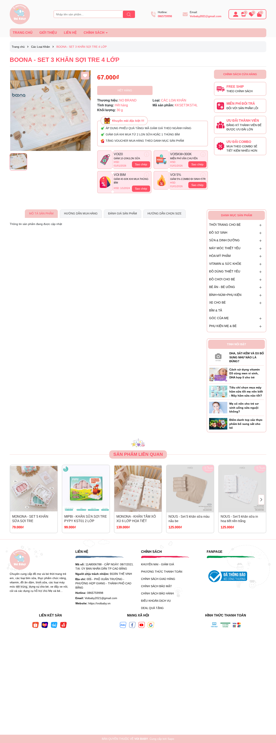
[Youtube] (141, 624)
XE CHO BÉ (217, 302)
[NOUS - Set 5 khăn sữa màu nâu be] (190, 488)
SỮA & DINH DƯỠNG (224, 240)
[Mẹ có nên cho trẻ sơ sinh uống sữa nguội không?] (218, 407)
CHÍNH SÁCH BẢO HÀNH (157, 593)
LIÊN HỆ (70, 32)
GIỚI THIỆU (48, 32)
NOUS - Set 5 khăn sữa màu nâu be (189, 519)
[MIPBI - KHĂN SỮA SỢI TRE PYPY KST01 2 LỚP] (86, 488)
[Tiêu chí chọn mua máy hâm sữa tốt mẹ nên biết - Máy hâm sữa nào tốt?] (218, 391)
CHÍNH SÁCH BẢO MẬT (156, 586)
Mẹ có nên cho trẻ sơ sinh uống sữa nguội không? (244, 407)
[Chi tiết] (146, 154)
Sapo (170, 738)
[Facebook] (132, 624)
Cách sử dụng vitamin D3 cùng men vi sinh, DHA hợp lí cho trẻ (244, 373)
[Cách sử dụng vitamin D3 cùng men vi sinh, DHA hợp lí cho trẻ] (218, 374)
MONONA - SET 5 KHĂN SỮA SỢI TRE (30, 519)
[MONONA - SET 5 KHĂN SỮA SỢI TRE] (33, 488)
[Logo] (20, 14)
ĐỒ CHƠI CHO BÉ (222, 279)
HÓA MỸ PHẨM (220, 256)
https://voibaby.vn (99, 603)
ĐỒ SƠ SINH (218, 232)
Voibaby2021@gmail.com (205, 16)
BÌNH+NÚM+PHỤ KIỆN (225, 295)
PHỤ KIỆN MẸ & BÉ (223, 326)
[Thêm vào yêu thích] (85, 75)
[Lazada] (45, 624)
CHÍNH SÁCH (94, 32)
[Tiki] (54, 624)
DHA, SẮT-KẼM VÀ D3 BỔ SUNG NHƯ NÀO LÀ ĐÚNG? (246, 357)
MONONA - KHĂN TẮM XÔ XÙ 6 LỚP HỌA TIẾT (136, 519)
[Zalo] (123, 624)
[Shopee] (35, 624)
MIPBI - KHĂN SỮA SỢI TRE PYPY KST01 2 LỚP (85, 519)
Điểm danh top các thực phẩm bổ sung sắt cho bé (245, 423)
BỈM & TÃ (215, 310)
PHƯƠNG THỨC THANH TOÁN (161, 571)
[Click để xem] (50, 110)
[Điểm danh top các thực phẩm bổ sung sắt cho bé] (218, 423)
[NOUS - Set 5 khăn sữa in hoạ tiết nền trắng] (242, 488)
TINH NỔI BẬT (236, 344)
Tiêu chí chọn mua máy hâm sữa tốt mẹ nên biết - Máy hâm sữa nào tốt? (246, 391)
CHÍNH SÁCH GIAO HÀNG (158, 578)
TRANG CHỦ (23, 32)
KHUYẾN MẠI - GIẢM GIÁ (157, 564)
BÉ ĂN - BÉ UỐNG (222, 287)
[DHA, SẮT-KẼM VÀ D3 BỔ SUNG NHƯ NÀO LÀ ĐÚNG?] (218, 356)
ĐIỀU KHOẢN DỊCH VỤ (156, 600)
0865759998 (165, 16)
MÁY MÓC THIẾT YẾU (224, 248)
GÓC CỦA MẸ (219, 318)
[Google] (151, 624)
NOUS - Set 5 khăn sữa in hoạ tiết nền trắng (239, 519)
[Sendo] (63, 624)
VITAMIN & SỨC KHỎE (225, 263)
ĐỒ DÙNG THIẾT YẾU (224, 271)
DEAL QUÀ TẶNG (152, 608)
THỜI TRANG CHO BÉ (225, 224)
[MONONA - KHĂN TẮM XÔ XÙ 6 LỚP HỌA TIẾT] (138, 488)
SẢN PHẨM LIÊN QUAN (138, 454)
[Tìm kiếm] (129, 14)
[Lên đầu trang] (268, 719)
